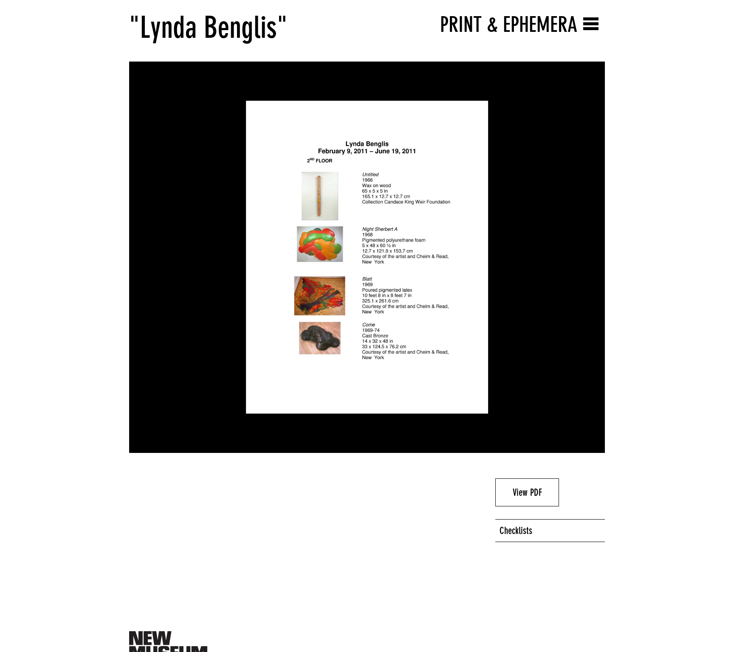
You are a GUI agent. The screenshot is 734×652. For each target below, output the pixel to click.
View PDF (527, 492)
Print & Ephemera (508, 24)
